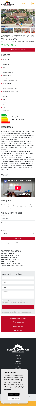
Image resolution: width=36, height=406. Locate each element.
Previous (3, 18)
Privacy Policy (15, 302)
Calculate (18, 238)
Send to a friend (18, 326)
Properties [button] (17, 361)
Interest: (3, 223)
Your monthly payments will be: (10, 243)
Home (18, 356)
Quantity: (4, 215)
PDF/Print (19, 330)
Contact (18, 369)
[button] (18, 233)
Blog (18, 366)
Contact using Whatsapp (19, 318)
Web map (31, 397)
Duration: (4, 230)
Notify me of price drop (18, 50)
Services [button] (17, 363)
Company (18, 358)
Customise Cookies (14, 398)
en (23, 3)
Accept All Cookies (13, 394)
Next (33, 18)
